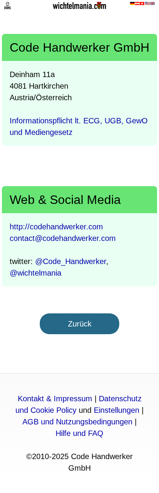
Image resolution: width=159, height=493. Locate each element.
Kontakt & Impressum (55, 398)
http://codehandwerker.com (56, 226)
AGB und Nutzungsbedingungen (77, 421)
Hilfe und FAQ (79, 433)
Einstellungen (116, 410)
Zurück (79, 324)
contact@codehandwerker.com (63, 238)
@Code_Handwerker (70, 261)
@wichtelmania (35, 273)
